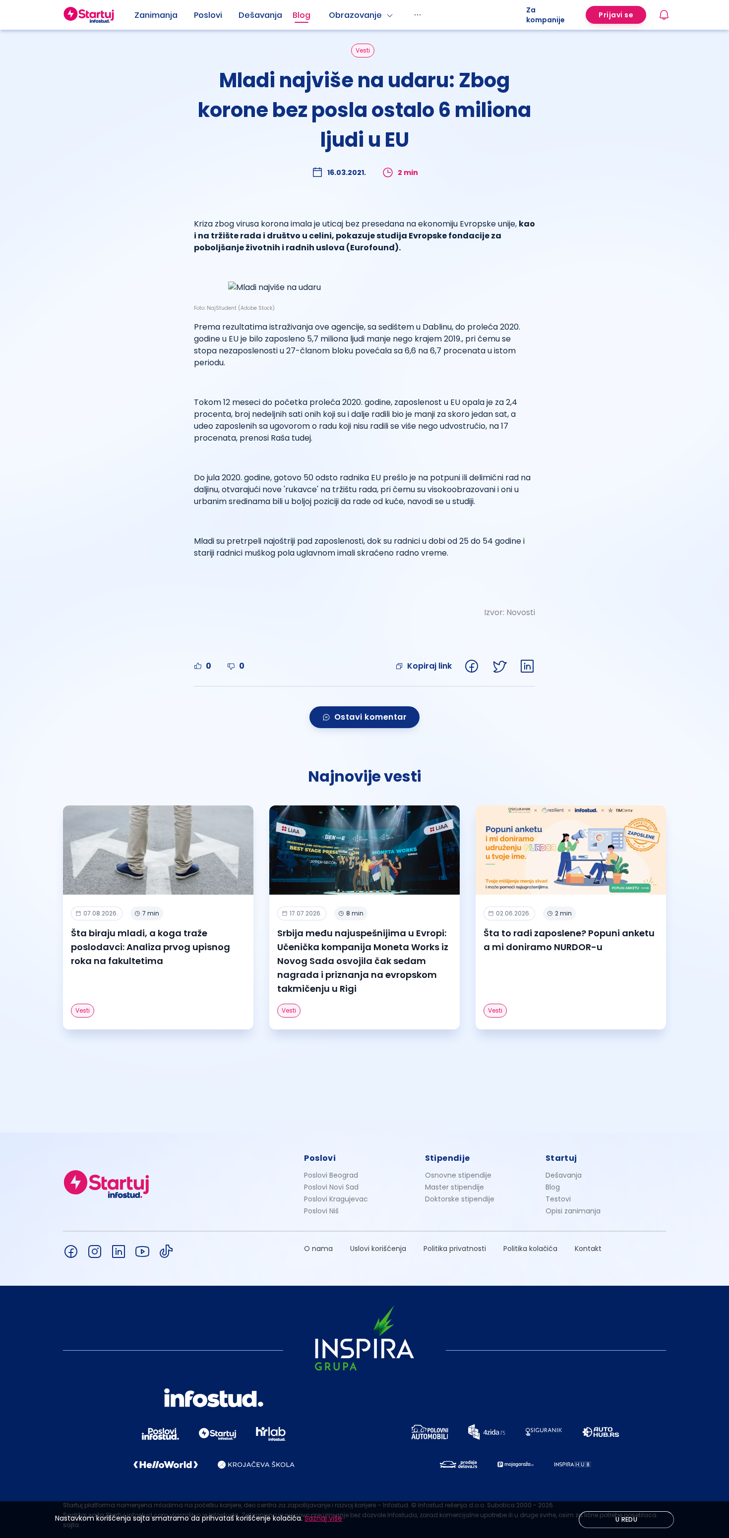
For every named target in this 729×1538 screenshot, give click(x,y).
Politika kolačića (530, 1248)
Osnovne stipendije (458, 1175)
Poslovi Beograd (331, 1175)
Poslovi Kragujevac (336, 1199)
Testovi (558, 1199)
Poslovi (208, 15)
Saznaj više (323, 1518)
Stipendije (447, 1158)
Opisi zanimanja (573, 1211)
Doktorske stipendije (459, 1199)
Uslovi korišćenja (378, 1248)
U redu (626, 1519)
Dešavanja (564, 1175)
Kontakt (588, 1248)
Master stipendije (454, 1187)
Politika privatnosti (455, 1248)
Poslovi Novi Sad (331, 1187)
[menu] (330, 14)
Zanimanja (156, 15)
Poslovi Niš (321, 1211)
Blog (301, 15)
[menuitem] (164, 15)
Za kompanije (545, 15)
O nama (318, 1248)
